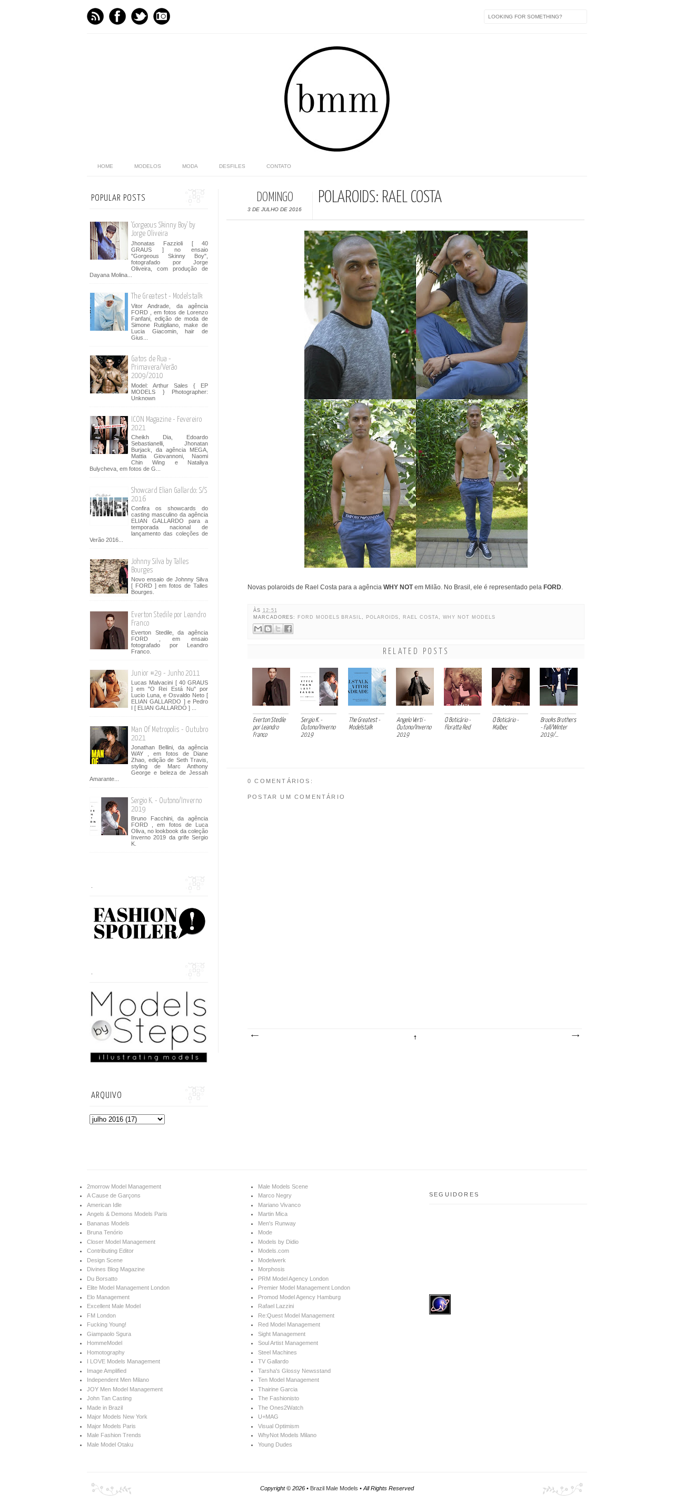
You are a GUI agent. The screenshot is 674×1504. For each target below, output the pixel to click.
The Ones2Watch (280, 1407)
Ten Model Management (288, 1380)
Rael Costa (420, 617)
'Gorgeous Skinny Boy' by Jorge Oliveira (163, 229)
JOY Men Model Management (125, 1389)
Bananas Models (108, 1223)
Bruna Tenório (105, 1232)
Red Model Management (289, 1324)
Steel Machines (277, 1352)
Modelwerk (272, 1260)
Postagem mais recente (254, 1036)
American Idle (104, 1205)
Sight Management (281, 1334)
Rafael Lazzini (276, 1306)
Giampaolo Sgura (109, 1334)
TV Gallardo (273, 1361)
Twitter (139, 16)
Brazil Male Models (334, 1488)
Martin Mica (273, 1214)
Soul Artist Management (288, 1343)
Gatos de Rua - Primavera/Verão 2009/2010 (154, 367)
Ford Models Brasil (330, 617)
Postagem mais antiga (575, 1036)
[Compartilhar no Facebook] (288, 629)
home (105, 166)
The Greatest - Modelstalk (166, 296)
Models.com (273, 1251)
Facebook (117, 16)
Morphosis (271, 1269)
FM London (101, 1315)
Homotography (106, 1352)
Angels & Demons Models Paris (127, 1214)
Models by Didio (278, 1242)
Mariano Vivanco (279, 1205)
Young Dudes (275, 1444)
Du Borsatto (102, 1278)
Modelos (147, 166)
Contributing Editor (110, 1251)
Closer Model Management (121, 1242)
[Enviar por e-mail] (258, 629)
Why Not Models (469, 617)
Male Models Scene (283, 1186)
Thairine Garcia (278, 1389)
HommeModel (104, 1343)
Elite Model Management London (128, 1287)
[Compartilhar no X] (278, 629)
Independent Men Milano (118, 1380)
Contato (278, 166)
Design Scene (105, 1260)
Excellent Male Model (114, 1306)
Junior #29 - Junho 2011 (165, 673)
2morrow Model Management (124, 1186)
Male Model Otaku (110, 1444)
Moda (190, 166)
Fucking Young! (106, 1324)
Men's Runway (277, 1223)
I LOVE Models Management (123, 1361)
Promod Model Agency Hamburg (299, 1297)
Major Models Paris (111, 1426)
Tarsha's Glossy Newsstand (294, 1371)
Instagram (161, 16)
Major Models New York (117, 1416)
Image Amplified (106, 1371)
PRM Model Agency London (293, 1278)
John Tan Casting (109, 1398)
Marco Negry (275, 1195)
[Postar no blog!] (268, 629)
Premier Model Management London (304, 1287)
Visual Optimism (278, 1426)
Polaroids (382, 617)
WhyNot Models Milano (287, 1435)
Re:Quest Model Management (296, 1315)
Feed (95, 16)
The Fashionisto (278, 1398)
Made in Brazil (105, 1407)
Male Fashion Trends (114, 1435)
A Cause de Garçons (114, 1195)
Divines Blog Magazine (116, 1269)
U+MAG (268, 1416)
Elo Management (108, 1297)
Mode (265, 1232)
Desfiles (232, 166)
